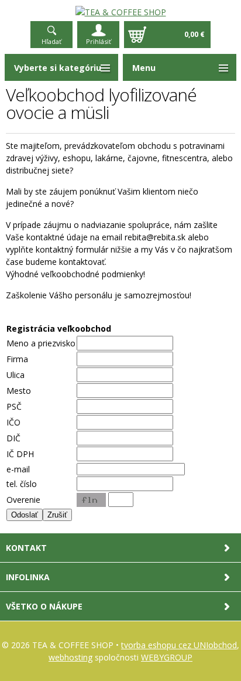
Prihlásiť (98, 41)
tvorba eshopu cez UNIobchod (179, 645)
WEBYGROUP (166, 657)
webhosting (70, 657)
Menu (144, 67)
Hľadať (51, 41)
